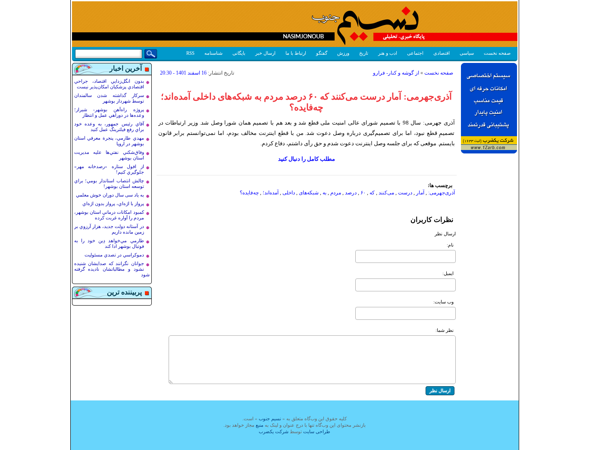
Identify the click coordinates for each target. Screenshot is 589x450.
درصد (351, 193)
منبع (259, 425)
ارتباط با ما (295, 53)
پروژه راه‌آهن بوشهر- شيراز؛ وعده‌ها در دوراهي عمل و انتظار (109, 112)
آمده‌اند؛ (271, 193)
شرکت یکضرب (273, 431)
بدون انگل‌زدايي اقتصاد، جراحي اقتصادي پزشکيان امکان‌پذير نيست (109, 83)
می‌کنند (386, 193)
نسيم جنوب (270, 418)
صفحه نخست (497, 53)
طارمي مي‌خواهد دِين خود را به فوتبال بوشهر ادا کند (109, 243)
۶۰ (363, 193)
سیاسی (467, 53)
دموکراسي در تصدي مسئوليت (114, 254)
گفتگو (321, 53)
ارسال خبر (265, 53)
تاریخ (363, 53)
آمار (420, 193)
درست (405, 193)
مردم (335, 193)
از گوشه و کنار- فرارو (396, 73)
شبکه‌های (309, 193)
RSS (190, 53)
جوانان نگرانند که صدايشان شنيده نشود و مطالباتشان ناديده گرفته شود (112, 269)
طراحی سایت (316, 431)
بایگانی (238, 53)
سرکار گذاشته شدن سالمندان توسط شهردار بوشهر (109, 98)
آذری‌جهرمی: (441, 193)
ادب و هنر (387, 53)
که (372, 193)
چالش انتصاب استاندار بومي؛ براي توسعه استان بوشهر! (109, 183)
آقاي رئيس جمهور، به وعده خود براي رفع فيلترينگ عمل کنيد (109, 126)
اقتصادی (441, 53)
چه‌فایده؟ (249, 193)
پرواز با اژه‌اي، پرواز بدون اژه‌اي (113, 203)
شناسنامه (213, 53)
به (324, 193)
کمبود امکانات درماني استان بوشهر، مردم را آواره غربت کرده (109, 214)
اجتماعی (415, 53)
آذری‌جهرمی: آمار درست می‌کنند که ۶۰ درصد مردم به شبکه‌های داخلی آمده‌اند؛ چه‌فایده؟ (306, 101)
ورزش (343, 53)
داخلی (288, 193)
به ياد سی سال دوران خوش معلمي (110, 194)
